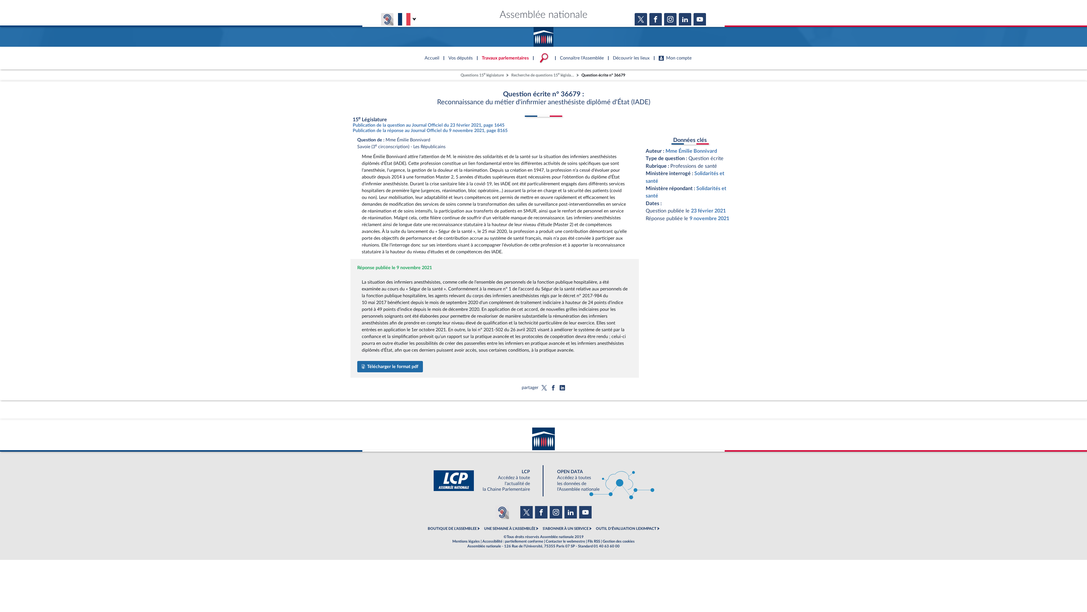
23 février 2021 (708, 211)
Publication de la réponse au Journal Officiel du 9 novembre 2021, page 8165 (430, 130)
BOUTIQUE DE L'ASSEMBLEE (452, 528)
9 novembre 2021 (709, 218)
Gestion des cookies (619, 541)
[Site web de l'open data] (600, 480)
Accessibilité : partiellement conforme (512, 541)
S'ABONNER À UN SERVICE (566, 528)
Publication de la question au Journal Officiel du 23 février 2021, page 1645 (428, 125)
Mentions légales (466, 541)
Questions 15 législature (482, 74)
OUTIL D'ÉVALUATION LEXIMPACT (626, 528)
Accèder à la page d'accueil (543, 34)
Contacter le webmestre (565, 541)
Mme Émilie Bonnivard (691, 151)
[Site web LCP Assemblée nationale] (486, 480)
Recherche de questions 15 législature (543, 74)
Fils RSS (594, 541)
